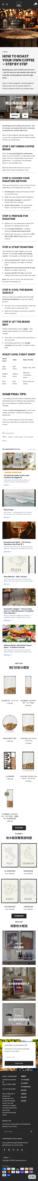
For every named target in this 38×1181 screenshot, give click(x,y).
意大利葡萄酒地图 (9, 871)
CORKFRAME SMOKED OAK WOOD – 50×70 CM (28, 777)
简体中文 (6, 1157)
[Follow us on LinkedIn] (22, 1150)
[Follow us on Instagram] (9, 1150)
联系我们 (23, 1101)
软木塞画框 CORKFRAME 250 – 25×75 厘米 (28, 702)
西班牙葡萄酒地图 (9, 907)
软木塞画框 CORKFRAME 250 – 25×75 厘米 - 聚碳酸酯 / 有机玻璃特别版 (9, 816)
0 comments (9, 433)
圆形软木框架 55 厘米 (9, 738)
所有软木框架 (19, 828)
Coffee (5, 52)
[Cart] (35, 4)
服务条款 (23, 1090)
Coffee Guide (18, 437)
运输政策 (23, 1094)
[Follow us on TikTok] (17, 1150)
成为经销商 (24, 1083)
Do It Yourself (28, 437)
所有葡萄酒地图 (19, 916)
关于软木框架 (25, 1080)
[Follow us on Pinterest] (13, 1150)
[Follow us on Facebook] (4, 1150)
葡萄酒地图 (14, 115)
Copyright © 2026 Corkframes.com (14, 1160)
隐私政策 (23, 1097)
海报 (25, 115)
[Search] (7, 4)
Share (4, 441)
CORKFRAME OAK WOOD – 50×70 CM (28, 739)
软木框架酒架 (10, 776)
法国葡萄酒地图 (28, 907)
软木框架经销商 (25, 1087)
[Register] (31, 1131)
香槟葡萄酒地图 (28, 871)
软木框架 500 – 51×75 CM (10, 701)
